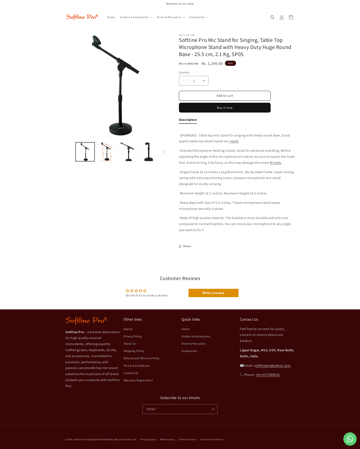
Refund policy (167, 439)
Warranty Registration (138, 380)
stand (234, 141)
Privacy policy (148, 439)
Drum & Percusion (194, 343)
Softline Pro (80, 439)
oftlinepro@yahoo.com (273, 365)
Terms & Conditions (137, 365)
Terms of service (187, 439)
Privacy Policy (133, 336)
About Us (130, 343)
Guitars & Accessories (196, 336)
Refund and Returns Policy (141, 358)
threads (275, 162)
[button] (136, 17)
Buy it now (225, 108)
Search (128, 329)
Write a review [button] (213, 293)
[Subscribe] (212, 409)
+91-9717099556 (268, 375)
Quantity (184, 72)
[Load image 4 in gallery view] (148, 151)
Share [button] (187, 246)
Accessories (189, 351)
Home (186, 329)
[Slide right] (164, 151)
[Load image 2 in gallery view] (106, 151)
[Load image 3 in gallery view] (127, 151)
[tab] (188, 121)
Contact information (212, 439)
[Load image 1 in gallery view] (85, 151)
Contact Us (131, 373)
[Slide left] (70, 151)
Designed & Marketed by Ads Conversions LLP (112, 439)
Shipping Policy (134, 351)
